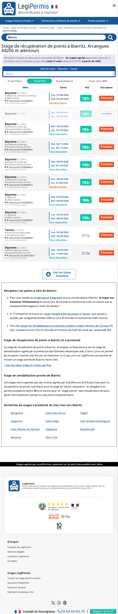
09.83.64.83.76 (73, 611)
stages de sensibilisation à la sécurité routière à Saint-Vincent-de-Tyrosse (64, 325)
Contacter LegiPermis (18, 556)
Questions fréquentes (18, 582)
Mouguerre (17, 412)
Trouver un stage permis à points (24, 578)
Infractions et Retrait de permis (59, 20)
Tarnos (74, 68)
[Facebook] (59, 602)
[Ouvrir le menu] (114, 5)
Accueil (6, 27)
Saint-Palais (52, 421)
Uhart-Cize (51, 437)
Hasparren (16, 421)
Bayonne (62, 68)
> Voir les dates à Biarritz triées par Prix (27, 365)
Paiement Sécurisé (16, 587)
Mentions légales (15, 551)
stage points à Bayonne (48, 297)
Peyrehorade (87, 429)
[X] (53, 602)
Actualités (12, 560)
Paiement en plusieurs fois (20, 592)
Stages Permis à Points (18, 20)
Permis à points (97, 20)
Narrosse (16, 437)
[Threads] (65, 602)
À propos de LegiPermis (19, 547)
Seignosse (51, 429)
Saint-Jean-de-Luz (55, 412)
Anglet (84, 412)
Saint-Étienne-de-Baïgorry (95, 421)
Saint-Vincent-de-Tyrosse (25, 429)
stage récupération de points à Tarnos (67, 314)
